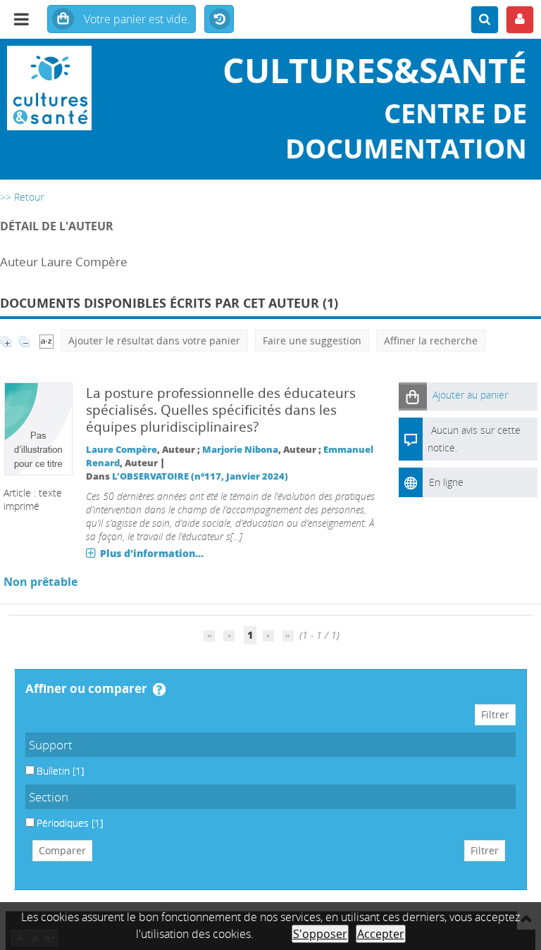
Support (51, 745)
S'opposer (320, 934)
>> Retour (22, 197)
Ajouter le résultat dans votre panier (154, 340)
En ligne (446, 482)
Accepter (380, 934)
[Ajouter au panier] (413, 396)
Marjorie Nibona (240, 450)
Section (48, 797)
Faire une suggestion (312, 340)
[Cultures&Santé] (90, 88)
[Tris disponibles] (46, 340)
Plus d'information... (152, 553)
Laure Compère (121, 450)
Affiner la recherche (431, 340)
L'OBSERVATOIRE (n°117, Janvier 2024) (200, 476)
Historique (219, 20)
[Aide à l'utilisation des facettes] (159, 689)
